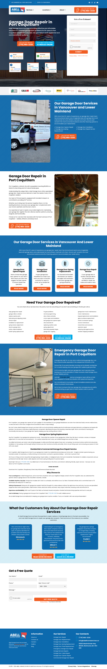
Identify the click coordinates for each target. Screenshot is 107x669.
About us (34, 637)
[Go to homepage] (18, 635)
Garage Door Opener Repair (62, 655)
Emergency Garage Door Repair (63, 649)
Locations (46, 10)
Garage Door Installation (61, 642)
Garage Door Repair (60, 637)
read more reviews (42, 557)
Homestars (31, 66)
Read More (18, 288)
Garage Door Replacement (62, 639)
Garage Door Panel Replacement (64, 646)
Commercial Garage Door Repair (64, 658)
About (62, 10)
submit (78, 52)
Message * (12, 590)
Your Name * (13, 576)
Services (29, 10)
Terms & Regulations (83, 666)
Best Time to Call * (44, 583)
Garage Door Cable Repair (62, 653)
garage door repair (19, 644)
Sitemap (93, 666)
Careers (33, 642)
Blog (32, 646)
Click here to (43, 555)
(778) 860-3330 (88, 11)
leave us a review (65, 557)
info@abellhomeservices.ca (89, 641)
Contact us (34, 639)
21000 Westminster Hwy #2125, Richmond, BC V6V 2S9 (88, 646)
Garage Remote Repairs (61, 651)
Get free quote (50, 599)
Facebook (13, 67)
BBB (47, 67)
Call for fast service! (87, 9)
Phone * (11, 583)
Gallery (33, 644)
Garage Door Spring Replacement (64, 644)
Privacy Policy (72, 666)
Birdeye (15, 54)
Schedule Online (45, 44)
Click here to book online (45, 42)
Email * (41, 576)
